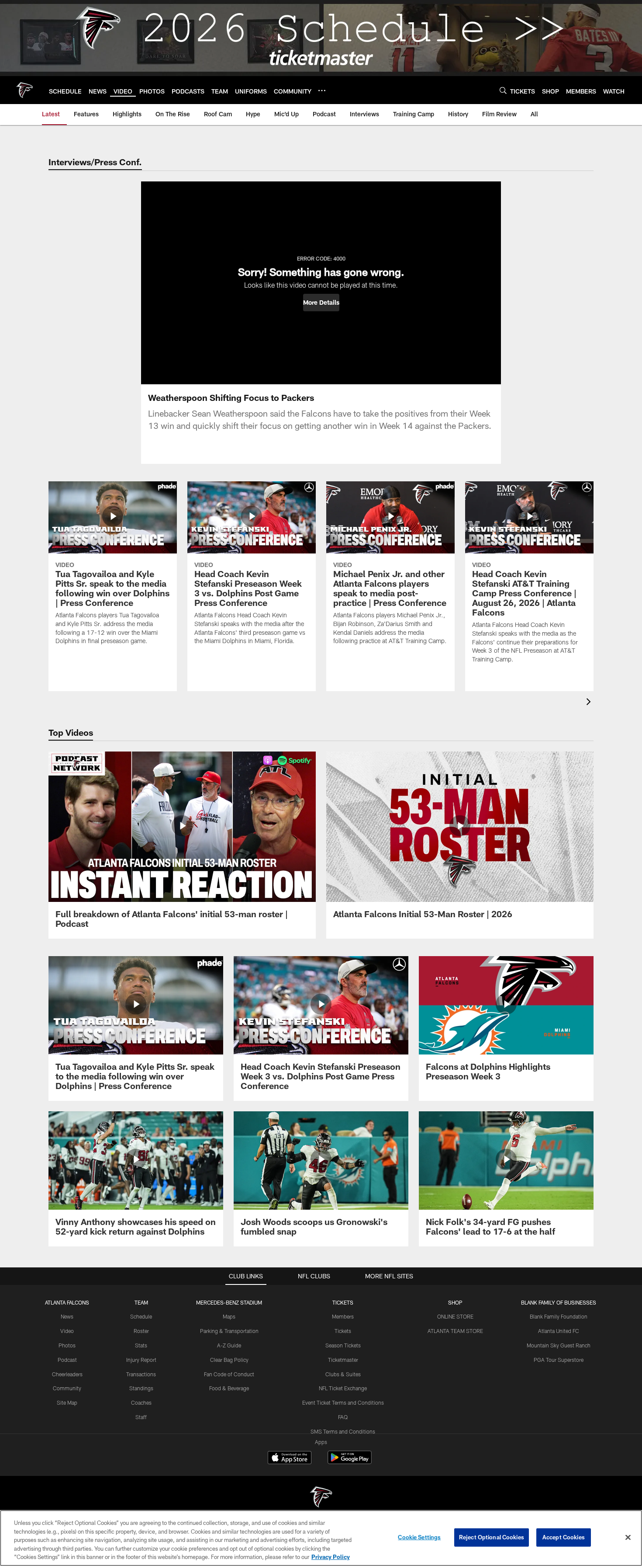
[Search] (503, 90)
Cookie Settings (419, 1537)
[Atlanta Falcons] (321, 1498)
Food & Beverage (229, 1388)
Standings (141, 1388)
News (67, 1316)
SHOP (455, 1302)
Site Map (67, 1402)
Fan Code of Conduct (229, 1374)
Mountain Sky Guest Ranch (558, 1345)
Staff (141, 1417)
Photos (67, 1345)
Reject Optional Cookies (491, 1537)
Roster (141, 1331)
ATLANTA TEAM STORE (455, 1331)
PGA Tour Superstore (558, 1360)
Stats (141, 1345)
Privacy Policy (330, 1556)
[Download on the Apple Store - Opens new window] (289, 1458)
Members (343, 1316)
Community (67, 1388)
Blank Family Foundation (558, 1316)
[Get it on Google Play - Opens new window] (349, 1461)
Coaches (141, 1402)
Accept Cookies (563, 1537)
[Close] (628, 1537)
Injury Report (141, 1360)
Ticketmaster (343, 1360)
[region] (321, 1538)
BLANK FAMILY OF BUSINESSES (558, 1302)
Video (67, 1331)
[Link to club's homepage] (24, 90)
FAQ (343, 1417)
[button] (321, 302)
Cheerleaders (67, 1374)
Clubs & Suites (343, 1374)
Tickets (343, 1331)
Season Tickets (343, 1345)
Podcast (67, 1360)
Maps (229, 1316)
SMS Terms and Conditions (343, 1431)
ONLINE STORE (455, 1316)
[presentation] (590, 702)
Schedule (141, 1316)
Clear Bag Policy (229, 1360)
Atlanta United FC (558, 1331)
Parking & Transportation (229, 1331)
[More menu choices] (321, 90)
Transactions (141, 1374)
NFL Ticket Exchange (343, 1388)
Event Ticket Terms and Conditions (343, 1402)
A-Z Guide (229, 1345)
